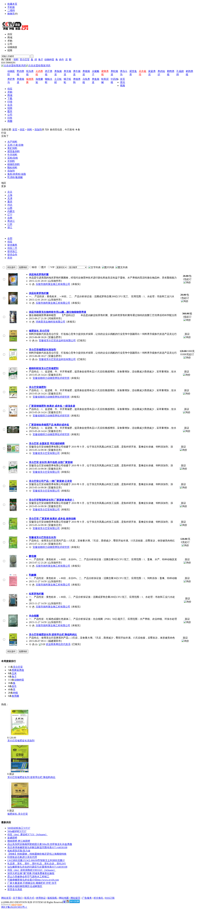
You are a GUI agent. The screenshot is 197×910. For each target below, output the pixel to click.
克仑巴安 (25, 59)
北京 (9, 192)
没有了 (5, 136)
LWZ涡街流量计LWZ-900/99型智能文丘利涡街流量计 (36, 860)
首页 (14, 129)
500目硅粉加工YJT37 (18, 828)
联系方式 (29, 898)
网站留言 (75, 898)
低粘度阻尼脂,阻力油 (18, 850)
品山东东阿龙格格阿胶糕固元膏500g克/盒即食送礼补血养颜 (39, 844)
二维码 (11, 10)
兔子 (40, 59)
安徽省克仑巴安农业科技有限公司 (57, 340)
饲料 (16, 59)
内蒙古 (11, 211)
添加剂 (38, 129)
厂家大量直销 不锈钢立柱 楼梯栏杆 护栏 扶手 (32, 883)
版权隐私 (52, 898)
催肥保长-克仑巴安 (17, 814)
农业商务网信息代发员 (58, 644)
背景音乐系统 (14, 889)
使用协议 (41, 898)
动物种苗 (49, 59)
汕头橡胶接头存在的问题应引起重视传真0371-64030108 (37, 867)
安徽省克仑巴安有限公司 (46, 453)
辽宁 (9, 214)
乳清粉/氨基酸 (15, 177)
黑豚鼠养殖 (18, 670)
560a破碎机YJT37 (16, 831)
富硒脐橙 (12, 837)
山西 (9, 208)
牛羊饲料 (12, 154)
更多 (3, 186)
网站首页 (6, 898)
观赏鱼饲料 (13, 151)
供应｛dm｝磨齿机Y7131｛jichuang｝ (27, 834)
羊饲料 (11, 161)
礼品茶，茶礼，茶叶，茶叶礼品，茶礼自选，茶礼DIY (36, 863)
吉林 (9, 217)
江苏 (9, 224)
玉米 (14, 673)
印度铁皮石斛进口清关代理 (22, 857)
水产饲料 (12, 141)
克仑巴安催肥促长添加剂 (20, 740)
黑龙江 (11, 221)
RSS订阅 (110, 898)
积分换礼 (98, 898)
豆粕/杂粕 (12, 158)
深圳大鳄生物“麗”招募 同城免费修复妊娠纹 (30, 873)
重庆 (9, 201)
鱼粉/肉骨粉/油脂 (16, 174)
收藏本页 (12, 4)
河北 (9, 205)
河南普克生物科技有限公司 (50, 321)
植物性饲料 (13, 164)
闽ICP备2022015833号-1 (14, 907)
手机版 (11, 7)
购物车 (11, 13)
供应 (22, 129)
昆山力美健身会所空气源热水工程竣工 (28, 876)
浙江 (9, 227)
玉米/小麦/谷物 (15, 145)
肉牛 (61, 59)
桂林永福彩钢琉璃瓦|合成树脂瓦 (24, 886)
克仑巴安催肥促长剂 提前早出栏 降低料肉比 (31, 777)
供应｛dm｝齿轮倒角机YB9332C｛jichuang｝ (31, 870)
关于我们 (18, 898)
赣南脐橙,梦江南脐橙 (18, 841)
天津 (9, 198)
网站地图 (12, 17)
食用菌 (15, 696)
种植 (15, 692)
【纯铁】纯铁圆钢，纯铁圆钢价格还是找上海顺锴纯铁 (36, 854)
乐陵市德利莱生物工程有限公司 (53, 284)
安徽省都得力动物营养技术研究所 (51, 378)
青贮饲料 (12, 148)
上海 (9, 195)
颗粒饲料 (12, 167)
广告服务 (87, 898)
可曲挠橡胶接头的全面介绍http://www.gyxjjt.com (33, 879)
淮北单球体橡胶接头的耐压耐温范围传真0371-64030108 (37, 847)
